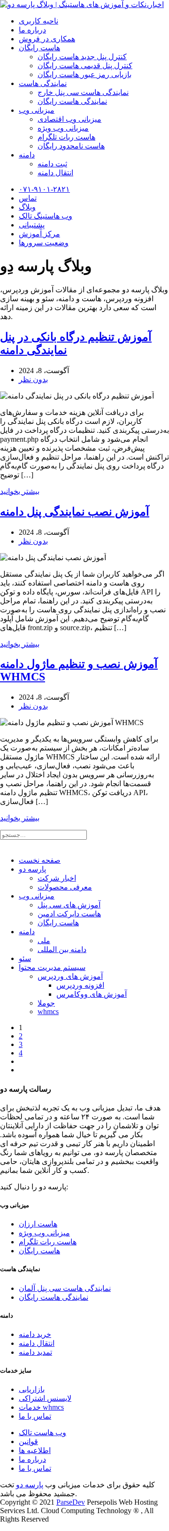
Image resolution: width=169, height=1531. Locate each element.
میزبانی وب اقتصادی (69, 119)
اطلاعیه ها (35, 1450)
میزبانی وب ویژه (63, 128)
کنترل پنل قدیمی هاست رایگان (85, 66)
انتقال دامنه (55, 173)
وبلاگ (27, 207)
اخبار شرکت (57, 878)
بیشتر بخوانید (19, 491)
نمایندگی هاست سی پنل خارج (83, 92)
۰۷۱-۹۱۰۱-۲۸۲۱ (44, 189)
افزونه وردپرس (80, 985)
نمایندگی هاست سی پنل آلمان (65, 1288)
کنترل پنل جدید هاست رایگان (82, 57)
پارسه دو (32, 869)
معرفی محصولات (65, 887)
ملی (44, 941)
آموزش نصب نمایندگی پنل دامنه (74, 512)
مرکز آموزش (39, 234)
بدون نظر (33, 379)
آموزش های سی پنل (69, 905)
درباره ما (32, 30)
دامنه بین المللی (62, 949)
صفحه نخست (40, 860)
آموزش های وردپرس (70, 976)
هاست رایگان (39, 48)
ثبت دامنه (52, 164)
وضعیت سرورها (44, 243)
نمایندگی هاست (43, 83)
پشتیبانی (32, 225)
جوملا (46, 1003)
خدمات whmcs (41, 1407)
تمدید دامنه (35, 1352)
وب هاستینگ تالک (45, 216)
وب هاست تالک (42, 1433)
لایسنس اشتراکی (45, 1398)
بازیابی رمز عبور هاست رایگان (84, 74)
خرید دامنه (35, 1334)
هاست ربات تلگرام (66, 137)
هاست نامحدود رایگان (71, 146)
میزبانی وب (36, 110)
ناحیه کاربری (38, 21)
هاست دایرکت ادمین (69, 914)
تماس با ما (35, 1416)
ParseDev (70, 1502)
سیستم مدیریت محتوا (52, 967)
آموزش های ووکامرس (91, 994)
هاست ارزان (38, 1224)
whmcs (48, 1011)
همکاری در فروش (47, 39)
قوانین (28, 1441)
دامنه (27, 155)
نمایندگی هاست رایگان (72, 101)
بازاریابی (32, 1389)
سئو (25, 958)
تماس (28, 198)
